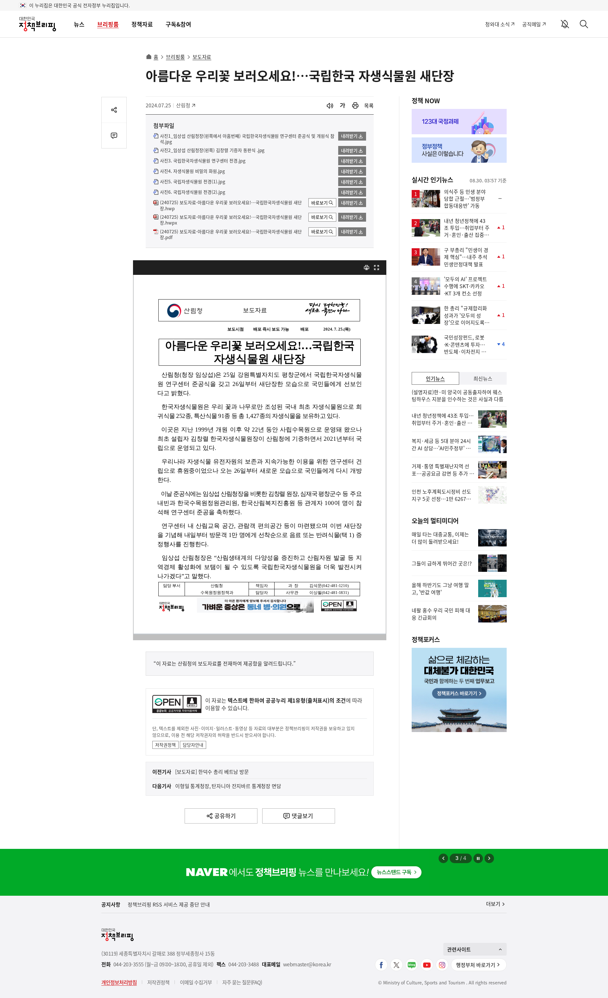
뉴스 (79, 24)
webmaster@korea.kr (307, 964)
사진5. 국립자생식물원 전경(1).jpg (192, 182)
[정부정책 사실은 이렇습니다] (459, 150)
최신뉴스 (482, 378)
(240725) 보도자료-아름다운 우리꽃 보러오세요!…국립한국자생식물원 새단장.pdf (231, 234)
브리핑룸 (108, 24)
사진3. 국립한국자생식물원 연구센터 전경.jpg (202, 161)
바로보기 (319, 202)
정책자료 (142, 24)
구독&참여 (178, 24)
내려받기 (349, 136)
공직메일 (531, 24)
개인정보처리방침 (119, 982)
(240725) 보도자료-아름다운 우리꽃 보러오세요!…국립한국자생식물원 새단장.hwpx (231, 220)
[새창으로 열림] (355, 106)
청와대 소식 (497, 24)
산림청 (186, 105)
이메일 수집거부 (196, 982)
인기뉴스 (435, 378)
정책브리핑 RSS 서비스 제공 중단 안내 (169, 904)
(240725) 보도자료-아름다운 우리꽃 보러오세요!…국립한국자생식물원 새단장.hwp (231, 205)
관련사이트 (459, 949)
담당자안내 (193, 745)
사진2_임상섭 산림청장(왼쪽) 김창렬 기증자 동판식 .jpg (212, 150)
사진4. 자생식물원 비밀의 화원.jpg (192, 171)
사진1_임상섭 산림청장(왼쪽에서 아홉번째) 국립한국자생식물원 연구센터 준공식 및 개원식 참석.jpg (247, 139)
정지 (478, 858)
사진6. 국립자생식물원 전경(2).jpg (192, 192)
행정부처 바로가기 (475, 965)
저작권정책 (165, 745)
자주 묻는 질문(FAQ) (242, 982)
